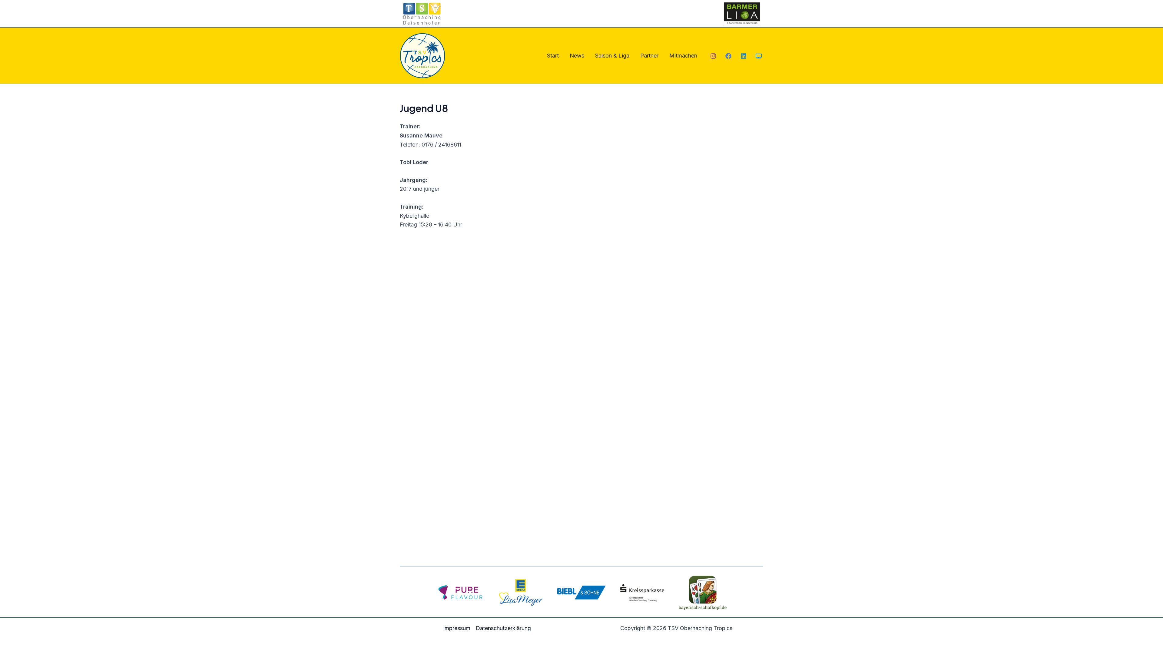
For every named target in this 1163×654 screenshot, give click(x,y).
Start (553, 55)
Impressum (456, 628)
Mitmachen (683, 55)
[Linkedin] (743, 56)
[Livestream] (758, 56)
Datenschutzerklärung (503, 628)
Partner (649, 55)
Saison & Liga (612, 55)
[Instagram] (713, 56)
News (577, 55)
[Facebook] (728, 56)
